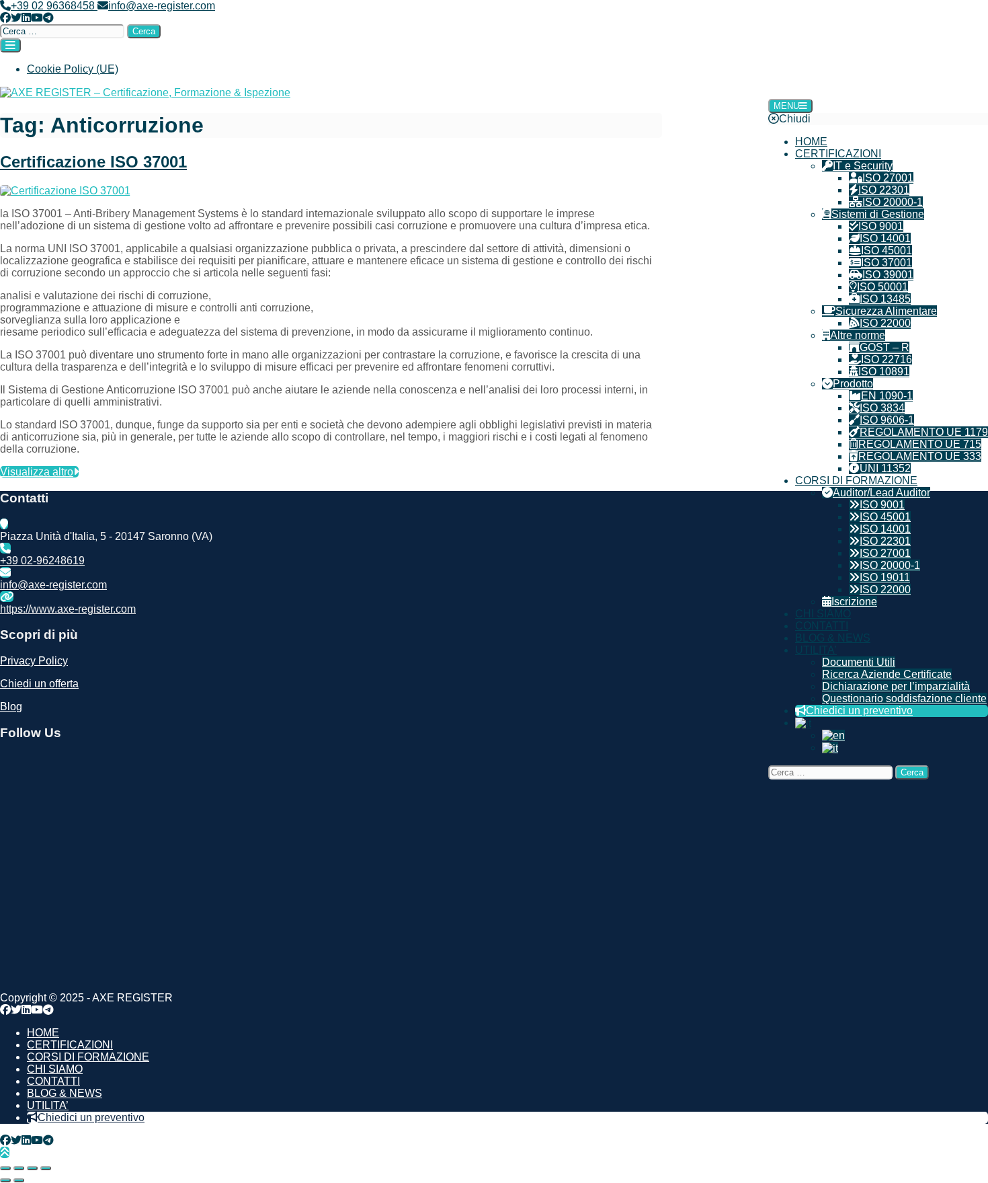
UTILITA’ (816, 650)
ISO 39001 (887, 274)
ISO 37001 (886, 262)
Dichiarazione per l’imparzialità (896, 686)
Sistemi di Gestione (877, 214)
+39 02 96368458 (54, 5)
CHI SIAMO (823, 613)
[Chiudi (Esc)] (45, 1168)
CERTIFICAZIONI (838, 153)
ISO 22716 (886, 359)
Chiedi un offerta (39, 683)
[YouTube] (37, 18)
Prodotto (853, 383)
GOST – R (884, 347)
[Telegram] (48, 18)
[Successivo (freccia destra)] (18, 1180)
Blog (11, 706)
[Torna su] (4, 1152)
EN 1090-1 (887, 396)
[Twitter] (16, 18)
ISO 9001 (880, 226)
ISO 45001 (886, 250)
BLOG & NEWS (832, 638)
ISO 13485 (885, 299)
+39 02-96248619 (42, 560)
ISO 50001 (882, 287)
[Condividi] (32, 1168)
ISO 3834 (882, 408)
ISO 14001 (885, 238)
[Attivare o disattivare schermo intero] (18, 1168)
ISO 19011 (885, 577)
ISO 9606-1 (887, 420)
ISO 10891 (883, 371)
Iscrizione (854, 601)
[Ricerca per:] (63, 30)
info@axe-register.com (161, 5)
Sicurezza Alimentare (886, 311)
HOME (811, 141)
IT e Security (863, 165)
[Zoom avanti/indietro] (5, 1168)
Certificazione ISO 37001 (93, 162)
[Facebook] (5, 18)
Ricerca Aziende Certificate (887, 674)
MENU (786, 106)
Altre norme (857, 335)
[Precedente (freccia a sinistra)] (5, 1180)
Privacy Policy (34, 660)
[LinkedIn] (26, 18)
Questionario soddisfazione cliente (904, 698)
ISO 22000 (885, 323)
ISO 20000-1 (892, 202)
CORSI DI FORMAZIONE (856, 480)
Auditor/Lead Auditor (881, 492)
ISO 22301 (883, 190)
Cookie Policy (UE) (72, 69)
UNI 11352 (885, 468)
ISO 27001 (887, 178)
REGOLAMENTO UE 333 (919, 456)
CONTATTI (821, 626)
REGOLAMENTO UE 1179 (924, 432)
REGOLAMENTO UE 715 (919, 444)
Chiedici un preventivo (859, 710)
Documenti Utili (858, 662)
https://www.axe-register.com (68, 609)
